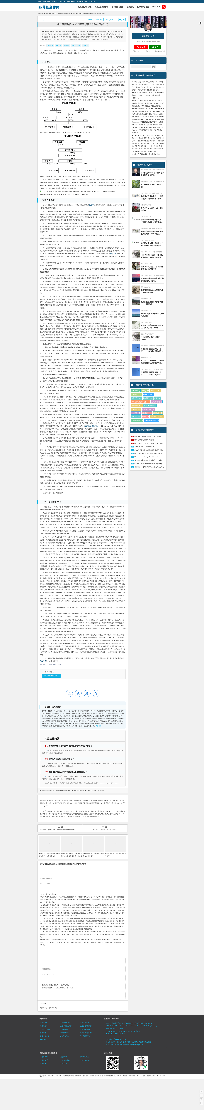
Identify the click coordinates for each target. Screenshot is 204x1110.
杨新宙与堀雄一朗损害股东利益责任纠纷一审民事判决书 (152, 233)
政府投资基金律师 (151, 420)
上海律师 (136, 409)
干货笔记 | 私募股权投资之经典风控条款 (152, 315)
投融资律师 (136, 405)
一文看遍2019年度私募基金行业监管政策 (148, 436)
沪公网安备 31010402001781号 (155, 1076)
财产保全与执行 (157, 417)
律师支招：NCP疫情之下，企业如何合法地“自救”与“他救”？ (154, 467)
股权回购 (147, 413)
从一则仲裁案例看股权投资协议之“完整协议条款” (150, 460)
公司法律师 (156, 402)
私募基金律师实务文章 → (51, 675)
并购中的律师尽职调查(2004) (144, 446)
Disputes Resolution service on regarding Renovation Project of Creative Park (160, 463)
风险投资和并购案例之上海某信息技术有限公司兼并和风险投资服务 (152, 197)
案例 (94, 790)
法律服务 (156, 391)
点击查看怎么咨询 (145, 1042)
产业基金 (136, 417)
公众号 (142, 47)
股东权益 (113, 254)
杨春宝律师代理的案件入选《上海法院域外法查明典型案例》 (152, 221)
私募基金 (136, 394)
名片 (156, 47)
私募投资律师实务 (78, 790)
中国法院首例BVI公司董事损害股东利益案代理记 (82, 24)
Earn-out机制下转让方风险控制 (152, 186)
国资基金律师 (137, 420)
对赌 (157, 398)
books (145, 417)
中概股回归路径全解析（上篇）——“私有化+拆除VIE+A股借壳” (152, 350)
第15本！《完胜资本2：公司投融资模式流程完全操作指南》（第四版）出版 (152, 362)
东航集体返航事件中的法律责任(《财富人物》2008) (152, 326)
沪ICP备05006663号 (137, 1076)
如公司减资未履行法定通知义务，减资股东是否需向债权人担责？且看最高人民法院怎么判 (152, 244)
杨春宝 (91, 205)
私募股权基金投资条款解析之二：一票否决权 (152, 303)
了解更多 (98, 726)
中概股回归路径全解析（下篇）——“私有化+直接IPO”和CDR (152, 373)
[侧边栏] (124, 19)
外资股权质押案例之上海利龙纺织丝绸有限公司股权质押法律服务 (71, 856)
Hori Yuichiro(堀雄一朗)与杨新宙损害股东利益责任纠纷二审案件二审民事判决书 (152, 256)
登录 (56, 1008)
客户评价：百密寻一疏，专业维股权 (152, 209)
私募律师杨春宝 (51, 13)
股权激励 (157, 413)
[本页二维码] (201, 1103)
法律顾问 (147, 398)
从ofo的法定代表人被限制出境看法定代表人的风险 (152, 279)
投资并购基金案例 (64, 13)
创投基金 (136, 413)
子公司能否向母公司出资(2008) (150, 338)
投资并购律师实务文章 (63, 790)
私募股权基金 (148, 409)
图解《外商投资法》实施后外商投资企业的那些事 (152, 268)
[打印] (120, 19)
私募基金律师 (150, 405)
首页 (41, 13)
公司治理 (136, 398)
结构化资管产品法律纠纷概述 (144, 440)
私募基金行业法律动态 (140, 402)
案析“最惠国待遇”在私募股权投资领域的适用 (152, 291)
